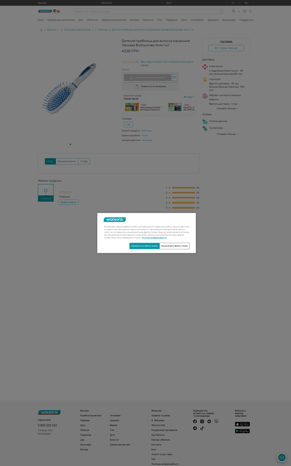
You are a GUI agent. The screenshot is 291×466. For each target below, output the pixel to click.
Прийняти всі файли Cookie (144, 246)
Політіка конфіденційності (154, 237)
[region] (146, 233)
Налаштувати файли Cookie (174, 246)
